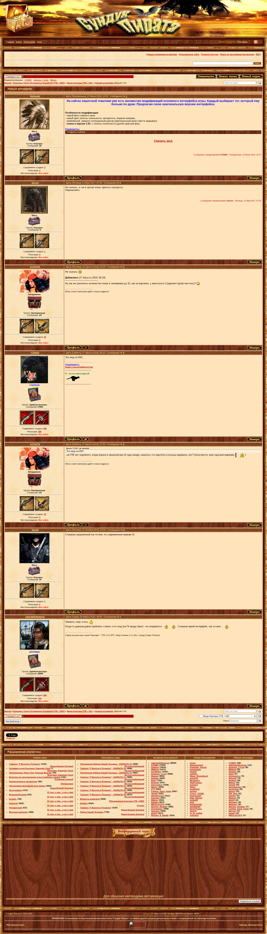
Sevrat (35, 183)
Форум (19, 42)
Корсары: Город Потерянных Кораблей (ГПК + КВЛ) (39, 83)
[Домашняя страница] (85, 439)
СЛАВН (28, 80)
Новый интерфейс (104, 83)
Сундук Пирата (13, 914)
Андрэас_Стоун (41, 80)
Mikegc (53, 80)
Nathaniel (35, 96)
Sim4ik (35, 530)
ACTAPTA (35, 267)
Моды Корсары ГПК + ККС (80, 83)
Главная (10, 42)
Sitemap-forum (255, 925)
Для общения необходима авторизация (133, 896)
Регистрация (29, 42)
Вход (39, 42)
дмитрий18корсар (35, 617)
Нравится (10, 738)
